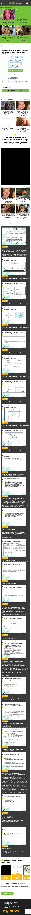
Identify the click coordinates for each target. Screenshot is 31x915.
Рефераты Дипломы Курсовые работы (12, 905)
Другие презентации (18, 85)
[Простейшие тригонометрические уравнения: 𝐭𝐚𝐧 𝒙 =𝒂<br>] (14, 421)
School (15, 3)
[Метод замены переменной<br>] (14, 556)
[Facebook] (11, 78)
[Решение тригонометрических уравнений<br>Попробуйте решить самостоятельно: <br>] (14, 470)
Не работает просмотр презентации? (9, 223)
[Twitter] (17, 78)
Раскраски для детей (8, 907)
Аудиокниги (16, 906)
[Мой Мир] (15, 78)
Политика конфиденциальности (11, 902)
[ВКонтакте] (8, 78)
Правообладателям (8, 903)
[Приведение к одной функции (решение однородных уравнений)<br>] (14, 745)
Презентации (10, 85)
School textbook (11, 911)
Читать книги (6, 906)
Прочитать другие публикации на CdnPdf (15, 184)
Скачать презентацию (16, 90)
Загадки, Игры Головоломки (10, 909)
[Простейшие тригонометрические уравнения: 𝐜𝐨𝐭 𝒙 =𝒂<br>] (14, 446)
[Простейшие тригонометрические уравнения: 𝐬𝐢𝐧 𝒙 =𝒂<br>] (14, 348)
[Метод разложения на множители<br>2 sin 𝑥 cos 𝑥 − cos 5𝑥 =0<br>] (14, 633)
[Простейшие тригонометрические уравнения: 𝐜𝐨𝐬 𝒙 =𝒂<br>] (14, 274)
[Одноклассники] (13, 78)
